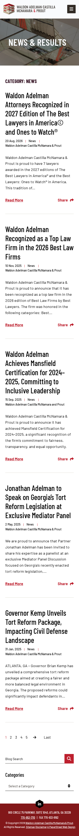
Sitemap (30, 826)
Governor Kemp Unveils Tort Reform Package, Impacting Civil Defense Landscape (36, 626)
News (32, 141)
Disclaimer (41, 826)
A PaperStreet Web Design (61, 826)
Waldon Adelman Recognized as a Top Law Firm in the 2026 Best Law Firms (39, 242)
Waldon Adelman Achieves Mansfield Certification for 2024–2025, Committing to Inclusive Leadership (35, 372)
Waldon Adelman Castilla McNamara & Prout (33, 145)
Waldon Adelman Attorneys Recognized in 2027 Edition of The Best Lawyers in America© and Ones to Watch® (37, 113)
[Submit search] (69, 758)
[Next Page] (34, 737)
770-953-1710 (28, 817)
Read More (14, 200)
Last (47, 737)
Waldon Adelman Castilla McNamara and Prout (34, 404)
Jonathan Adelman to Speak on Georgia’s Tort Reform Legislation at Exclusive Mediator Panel (38, 501)
